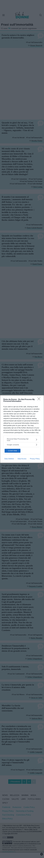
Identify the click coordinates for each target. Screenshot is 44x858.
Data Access (22, 459)
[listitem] (22, 439)
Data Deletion (9, 459)
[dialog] (22, 429)
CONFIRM (12, 451)
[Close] (39, 399)
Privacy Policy (35, 459)
